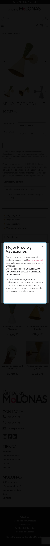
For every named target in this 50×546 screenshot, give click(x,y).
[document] (25, 273)
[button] (43, 247)
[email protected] (35, 260)
